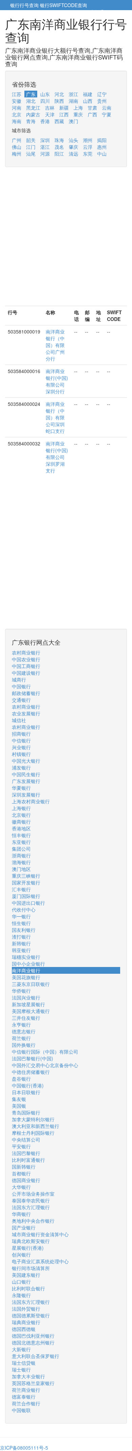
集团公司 (21, 848)
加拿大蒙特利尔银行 (33, 1119)
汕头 (73, 140)
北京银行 (21, 814)
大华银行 (21, 1186)
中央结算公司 (26, 1139)
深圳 (45, 140)
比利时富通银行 (28, 1159)
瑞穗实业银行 (26, 956)
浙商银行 (21, 855)
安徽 (16, 100)
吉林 (49, 107)
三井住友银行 (26, 1017)
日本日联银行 (26, 1092)
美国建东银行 (26, 1274)
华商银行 (21, 1214)
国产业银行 (24, 1227)
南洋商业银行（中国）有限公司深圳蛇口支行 (55, 417)
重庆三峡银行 (26, 875)
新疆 (64, 107)
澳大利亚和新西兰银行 (35, 1126)
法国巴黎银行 (26, 1153)
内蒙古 (33, 114)
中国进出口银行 (28, 902)
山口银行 (21, 1281)
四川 (45, 100)
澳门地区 (21, 869)
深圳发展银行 (26, 794)
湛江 (45, 146)
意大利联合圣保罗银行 (35, 1356)
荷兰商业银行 (26, 1389)
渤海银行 (21, 862)
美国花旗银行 (26, 977)
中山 (102, 153)
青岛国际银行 (26, 1112)
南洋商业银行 (26, 970)
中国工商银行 (26, 666)
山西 (87, 100)
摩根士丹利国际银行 (33, 1132)
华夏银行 (21, 787)
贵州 (102, 100)
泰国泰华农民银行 (31, 1200)
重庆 (78, 114)
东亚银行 (21, 841)
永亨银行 (21, 1024)
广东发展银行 (26, 781)
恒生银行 (21, 923)
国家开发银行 (26, 882)
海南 (16, 121)
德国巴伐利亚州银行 (33, 1335)
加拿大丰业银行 (28, 1376)
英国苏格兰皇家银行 (33, 1383)
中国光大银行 (26, 760)
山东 (45, 94)
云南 (106, 107)
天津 (49, 114)
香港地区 (21, 828)
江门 (31, 146)
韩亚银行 (21, 950)
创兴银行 (21, 1254)
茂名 (59, 146)
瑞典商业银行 (26, 1322)
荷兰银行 (21, 1038)
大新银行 (21, 1349)
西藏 (59, 121)
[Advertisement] (66, 240)
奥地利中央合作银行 (33, 1220)
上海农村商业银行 (31, 801)
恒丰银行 (21, 835)
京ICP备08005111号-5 (24, 1447)
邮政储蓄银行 (26, 693)
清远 (73, 153)
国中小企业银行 (28, 963)
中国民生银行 (26, 774)
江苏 (16, 94)
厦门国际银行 (26, 896)
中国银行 (21, 686)
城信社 (19, 720)
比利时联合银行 (28, 1288)
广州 (16, 140)
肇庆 (73, 146)
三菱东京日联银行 (31, 984)
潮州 (87, 140)
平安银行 (21, 1146)
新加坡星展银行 (28, 1004)
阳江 (59, 153)
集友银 (19, 1099)
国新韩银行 (24, 1166)
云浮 (87, 146)
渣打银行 (21, 936)
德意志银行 (24, 1031)
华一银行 (21, 916)
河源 (45, 153)
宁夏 (106, 114)
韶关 (31, 140)
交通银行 (21, 699)
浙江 (73, 94)
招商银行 (21, 733)
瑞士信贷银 (24, 1362)
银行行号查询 (24, 5)
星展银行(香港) (28, 1247)
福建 (87, 94)
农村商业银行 (26, 652)
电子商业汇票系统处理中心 (40, 1261)
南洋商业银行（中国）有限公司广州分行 (55, 345)
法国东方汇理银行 (31, 1207)
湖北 (31, 100)
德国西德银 (24, 1329)
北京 (16, 114)
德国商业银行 (26, 1180)
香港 (45, 121)
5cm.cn (113, 11)
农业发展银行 (26, 713)
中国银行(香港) (28, 1085)
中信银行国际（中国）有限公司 (45, 1051)
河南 (16, 107)
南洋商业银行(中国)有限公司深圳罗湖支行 (57, 457)
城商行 (19, 679)
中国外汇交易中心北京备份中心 (45, 1065)
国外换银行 (24, 1044)
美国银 (19, 1105)
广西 (92, 114)
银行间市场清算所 (31, 1268)
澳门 (73, 121)
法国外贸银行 (26, 1308)
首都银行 (21, 1173)
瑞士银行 (21, 1369)
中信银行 (21, 740)
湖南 (73, 100)
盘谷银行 (21, 1078)
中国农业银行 (26, 659)
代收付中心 (24, 909)
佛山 (16, 146)
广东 (31, 94)
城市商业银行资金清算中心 (40, 1234)
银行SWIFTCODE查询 (63, 5)
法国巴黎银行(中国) (32, 1058)
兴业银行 (21, 747)
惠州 (102, 146)
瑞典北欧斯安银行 (31, 1241)
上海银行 (21, 808)
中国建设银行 (26, 672)
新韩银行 (21, 943)
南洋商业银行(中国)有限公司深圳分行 (57, 381)
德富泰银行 (24, 1396)
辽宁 (102, 94)
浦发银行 (21, 767)
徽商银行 (21, 821)
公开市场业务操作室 (33, 1193)
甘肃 (92, 107)
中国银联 (21, 1410)
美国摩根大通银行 (31, 1011)
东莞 (87, 153)
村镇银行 (21, 754)
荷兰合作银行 (26, 1403)
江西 (64, 114)
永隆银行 (21, 1295)
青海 (31, 121)
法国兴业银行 (26, 997)
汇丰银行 (21, 889)
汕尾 (31, 153)
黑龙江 (33, 107)
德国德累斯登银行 (31, 1315)
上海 (78, 107)
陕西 (59, 100)
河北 (59, 94)
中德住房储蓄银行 (31, 1071)
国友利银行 (24, 929)
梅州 (16, 153)
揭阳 (102, 140)
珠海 (59, 140)
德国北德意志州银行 (33, 1342)
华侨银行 (21, 990)
